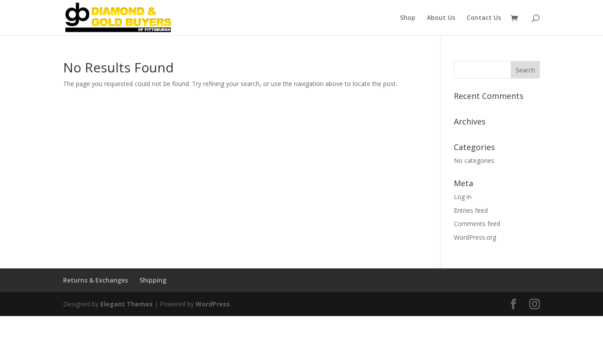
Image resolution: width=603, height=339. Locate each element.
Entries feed (471, 210)
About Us (441, 18)
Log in (462, 196)
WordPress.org (475, 237)
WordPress (213, 304)
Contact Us (484, 18)
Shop (407, 18)
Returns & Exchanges (95, 280)
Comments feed (477, 223)
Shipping (152, 280)
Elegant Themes (126, 304)
